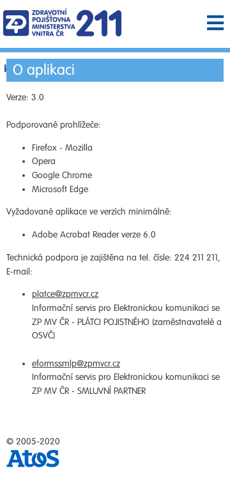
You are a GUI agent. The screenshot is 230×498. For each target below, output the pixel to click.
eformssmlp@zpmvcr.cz (76, 363)
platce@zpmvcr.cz (65, 294)
